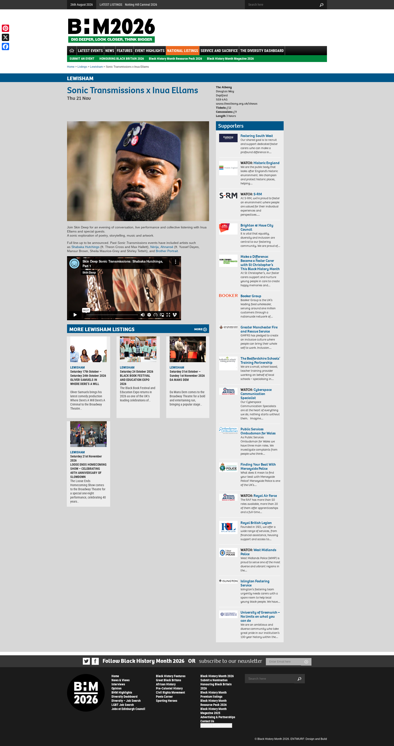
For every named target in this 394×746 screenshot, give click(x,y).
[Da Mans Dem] (188, 349)
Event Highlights (150, 50)
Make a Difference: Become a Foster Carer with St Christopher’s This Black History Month (260, 262)
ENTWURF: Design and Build (308, 739)
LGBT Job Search (122, 704)
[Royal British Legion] (228, 527)
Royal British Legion (256, 522)
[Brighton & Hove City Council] (228, 229)
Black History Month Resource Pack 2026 (175, 58)
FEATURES (124, 50)
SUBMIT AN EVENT (82, 58)
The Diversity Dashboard (262, 50)
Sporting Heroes (166, 700)
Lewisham (96, 66)
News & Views (120, 680)
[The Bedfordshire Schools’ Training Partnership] (228, 363)
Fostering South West (257, 135)
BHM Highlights (121, 692)
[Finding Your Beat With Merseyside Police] (228, 467)
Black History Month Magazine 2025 (213, 711)
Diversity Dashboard (124, 696)
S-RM (258, 194)
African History (166, 684)
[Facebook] (5, 46)
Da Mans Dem (179, 379)
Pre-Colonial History (169, 688)
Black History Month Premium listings (213, 694)
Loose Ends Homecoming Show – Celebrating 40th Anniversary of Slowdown (88, 470)
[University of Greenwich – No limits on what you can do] (228, 614)
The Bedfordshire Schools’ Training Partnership (260, 360)
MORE (198, 329)
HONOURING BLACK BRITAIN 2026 (121, 58)
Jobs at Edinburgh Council (128, 709)
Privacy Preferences (216, 725)
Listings (82, 66)
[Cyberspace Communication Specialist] (228, 391)
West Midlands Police (258, 551)
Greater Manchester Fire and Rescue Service (259, 329)
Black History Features (170, 676)
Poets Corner (164, 696)
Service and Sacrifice (219, 50)
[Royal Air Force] (228, 497)
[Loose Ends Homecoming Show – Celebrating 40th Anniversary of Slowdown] (88, 434)
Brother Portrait (167, 251)
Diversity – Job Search (126, 700)
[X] (5, 37)
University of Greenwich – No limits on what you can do (260, 616)
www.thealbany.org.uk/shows (236, 103)
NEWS (109, 50)
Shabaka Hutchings (85, 247)
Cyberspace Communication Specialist (256, 393)
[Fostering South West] (228, 138)
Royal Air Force (265, 495)
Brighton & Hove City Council (257, 227)
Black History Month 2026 (217, 676)
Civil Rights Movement (170, 692)
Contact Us (207, 721)
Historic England (267, 162)
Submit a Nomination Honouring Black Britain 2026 (216, 684)
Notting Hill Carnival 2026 (141, 4)
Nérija (154, 247)
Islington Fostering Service (255, 583)
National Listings (182, 50)
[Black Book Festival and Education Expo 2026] (138, 349)
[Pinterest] (5, 28)
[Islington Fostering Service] (228, 581)
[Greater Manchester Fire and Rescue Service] (228, 327)
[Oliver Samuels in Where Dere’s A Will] (88, 349)
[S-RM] (228, 195)
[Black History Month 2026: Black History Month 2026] (111, 30)
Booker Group (251, 296)
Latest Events (90, 50)
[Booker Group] (228, 295)
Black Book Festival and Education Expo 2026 (135, 379)
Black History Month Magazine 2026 (230, 58)
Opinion (116, 688)
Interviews (118, 684)
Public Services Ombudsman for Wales (258, 431)
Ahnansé (167, 247)
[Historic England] (228, 168)
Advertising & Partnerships (217, 717)
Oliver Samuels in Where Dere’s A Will (84, 381)
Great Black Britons (168, 680)
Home (71, 66)
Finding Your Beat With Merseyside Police (258, 466)
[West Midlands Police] (228, 552)
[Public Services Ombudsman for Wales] (228, 430)
